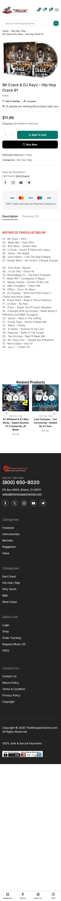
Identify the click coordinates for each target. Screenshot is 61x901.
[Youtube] (21, 182)
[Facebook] (5, 182)
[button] (7, 413)
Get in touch (22, 176)
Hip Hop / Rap (18, 31)
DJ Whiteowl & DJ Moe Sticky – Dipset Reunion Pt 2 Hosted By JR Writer (16, 424)
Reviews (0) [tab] (31, 216)
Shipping (7, 123)
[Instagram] (13, 182)
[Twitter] (15, 503)
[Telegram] (29, 182)
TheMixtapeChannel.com (41, 727)
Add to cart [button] (15, 398)
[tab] (10, 217)
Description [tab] (10, 216)
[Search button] (55, 23)
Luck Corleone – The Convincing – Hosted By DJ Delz (45, 423)
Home (5, 31)
